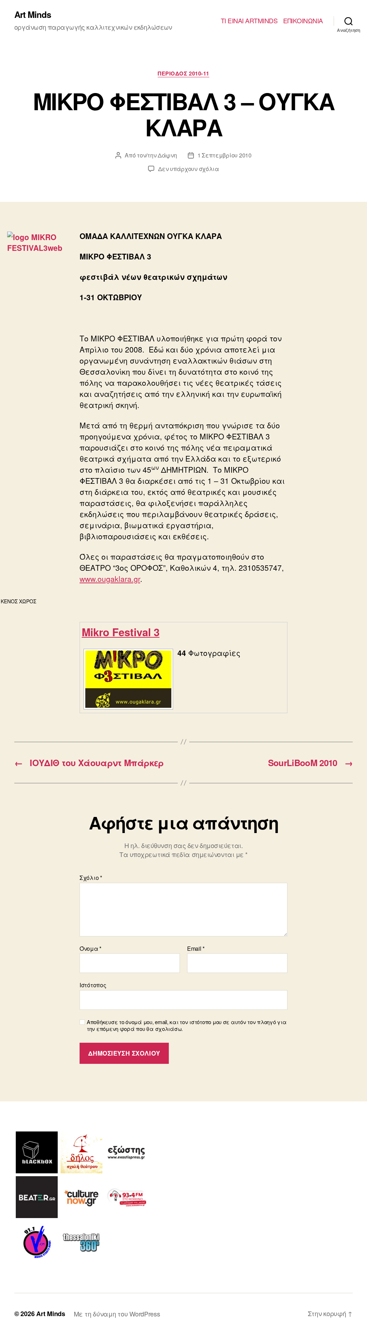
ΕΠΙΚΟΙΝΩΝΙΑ (303, 21)
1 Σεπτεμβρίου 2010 (224, 155)
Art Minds (32, 14)
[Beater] (37, 1197)
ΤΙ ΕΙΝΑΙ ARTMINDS (249, 21)
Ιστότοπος (93, 984)
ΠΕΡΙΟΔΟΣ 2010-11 (183, 73)
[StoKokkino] (126, 1197)
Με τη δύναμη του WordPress (117, 1313)
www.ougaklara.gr (110, 578)
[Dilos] (82, 1152)
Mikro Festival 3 (120, 631)
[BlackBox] (37, 1152)
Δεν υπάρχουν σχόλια (188, 169)
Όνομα (90, 948)
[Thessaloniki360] (82, 1242)
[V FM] (37, 1242)
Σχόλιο (91, 878)
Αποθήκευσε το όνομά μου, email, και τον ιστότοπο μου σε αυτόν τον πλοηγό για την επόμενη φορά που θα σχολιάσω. (186, 1025)
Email (196, 948)
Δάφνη (167, 155)
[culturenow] (82, 1197)
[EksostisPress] (126, 1152)
